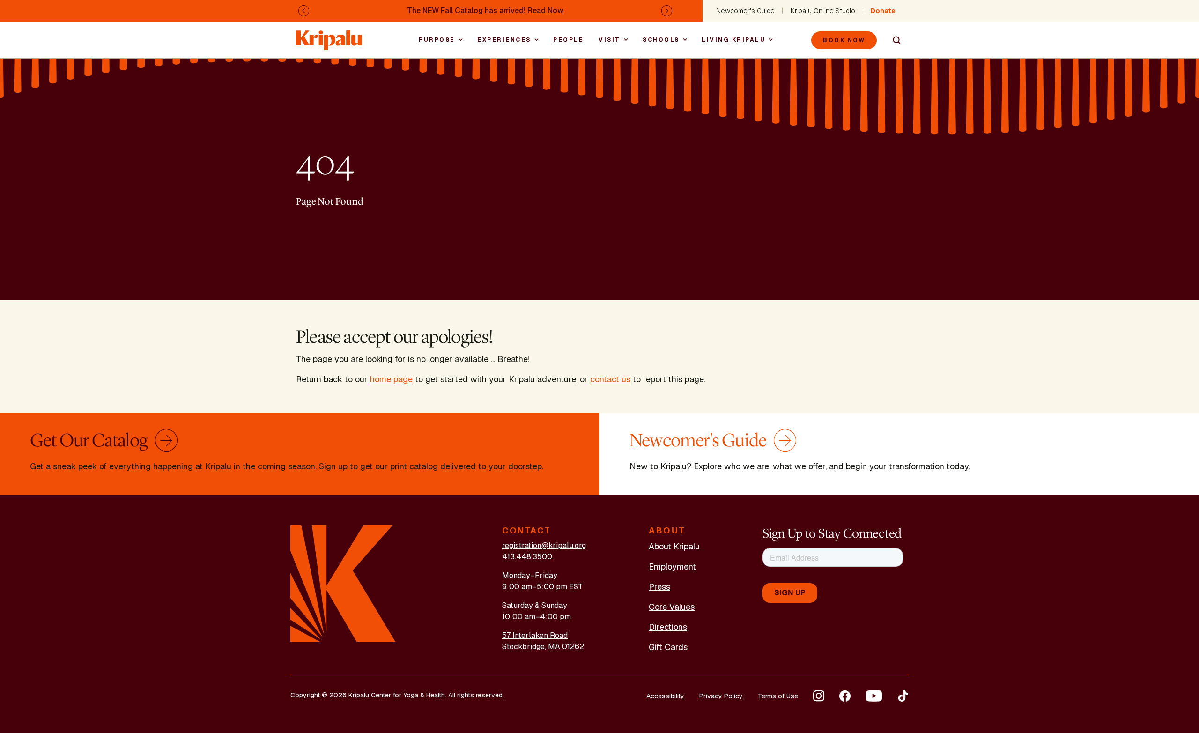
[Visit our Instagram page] (818, 696)
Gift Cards (668, 647)
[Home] (329, 35)
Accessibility (665, 696)
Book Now (844, 40)
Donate (883, 10)
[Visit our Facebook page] (845, 696)
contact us (610, 379)
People (568, 40)
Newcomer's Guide (745, 10)
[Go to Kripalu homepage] (343, 583)
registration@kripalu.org (544, 545)
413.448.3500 (527, 557)
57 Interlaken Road (535, 635)
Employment (672, 566)
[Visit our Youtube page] (874, 696)
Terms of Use (778, 696)
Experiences (504, 40)
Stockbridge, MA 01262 (543, 647)
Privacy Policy (721, 696)
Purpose (437, 40)
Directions (668, 627)
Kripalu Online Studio (823, 10)
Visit (610, 40)
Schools (661, 40)
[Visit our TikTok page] (903, 696)
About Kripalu (674, 546)
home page (391, 379)
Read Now (545, 10)
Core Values (672, 606)
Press (659, 586)
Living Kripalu (733, 40)
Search (892, 40)
